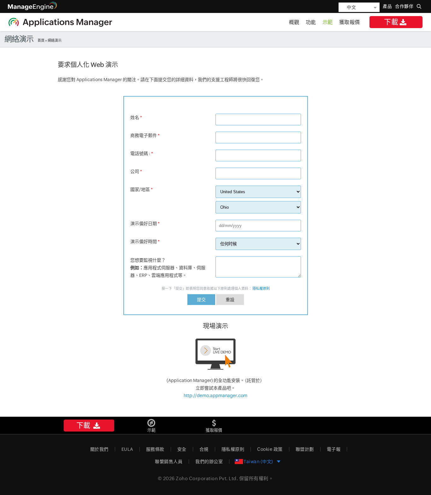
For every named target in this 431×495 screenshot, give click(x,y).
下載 (391, 22)
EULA (127, 449)
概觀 (294, 22)
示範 (327, 22)
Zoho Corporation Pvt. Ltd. (207, 478)
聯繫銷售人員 (168, 461)
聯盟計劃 (305, 449)
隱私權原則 (261, 288)
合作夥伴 (404, 6)
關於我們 (99, 449)
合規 (204, 449)
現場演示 (215, 326)
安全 (181, 449)
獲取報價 (349, 22)
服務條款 (155, 449)
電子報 (334, 449)
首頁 (41, 40)
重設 (230, 299)
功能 (311, 22)
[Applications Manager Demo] (215, 354)
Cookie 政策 (270, 449)
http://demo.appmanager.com (215, 395)
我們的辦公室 (209, 461)
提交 (201, 299)
